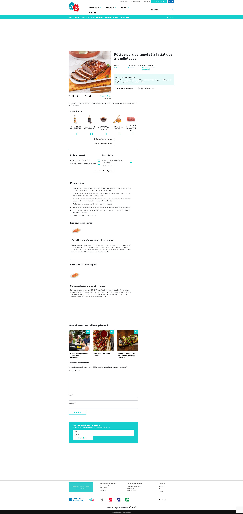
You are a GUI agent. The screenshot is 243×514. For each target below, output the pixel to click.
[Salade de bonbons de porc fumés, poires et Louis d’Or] (127, 340)
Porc (92, 17)
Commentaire (74, 371)
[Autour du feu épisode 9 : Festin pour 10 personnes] (79, 340)
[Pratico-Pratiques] (77, 500)
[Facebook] (167, 17)
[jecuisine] (111, 500)
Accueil (71, 17)
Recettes (94, 7)
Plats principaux (85, 17)
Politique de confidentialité (131, 489)
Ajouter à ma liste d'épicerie (103, 143)
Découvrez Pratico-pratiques (106, 486)
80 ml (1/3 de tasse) (75, 127)
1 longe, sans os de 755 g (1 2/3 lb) (131, 128)
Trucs (123, 7)
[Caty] (102, 500)
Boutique (147, 1)
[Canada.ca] (133, 507)
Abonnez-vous (135, 1)
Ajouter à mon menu (147, 88)
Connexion (123, 1)
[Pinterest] (170, 17)
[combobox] (160, 9)
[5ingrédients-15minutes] (92, 500)
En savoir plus (81, 487)
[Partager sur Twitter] (73, 96)
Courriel (72, 403)
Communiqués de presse (135, 483)
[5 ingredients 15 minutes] (77, 8)
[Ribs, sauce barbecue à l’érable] (103, 340)
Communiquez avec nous (108, 483)
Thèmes (110, 7)
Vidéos (92, 12)
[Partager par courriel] (90, 96)
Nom (71, 395)
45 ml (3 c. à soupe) (89, 127)
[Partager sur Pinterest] (77, 96)
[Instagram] (173, 17)
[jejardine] (127, 500)
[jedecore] (119, 500)
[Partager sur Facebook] (69, 96)
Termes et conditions (134, 486)
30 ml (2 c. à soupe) (117, 127)
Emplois (103, 490)
